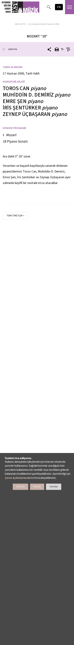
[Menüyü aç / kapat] (69, 7)
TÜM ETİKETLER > (15, 215)
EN (59, 7)
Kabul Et (20, 486)
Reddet (37, 486)
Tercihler (54, 486)
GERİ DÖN (12, 49)
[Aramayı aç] (49, 7)
